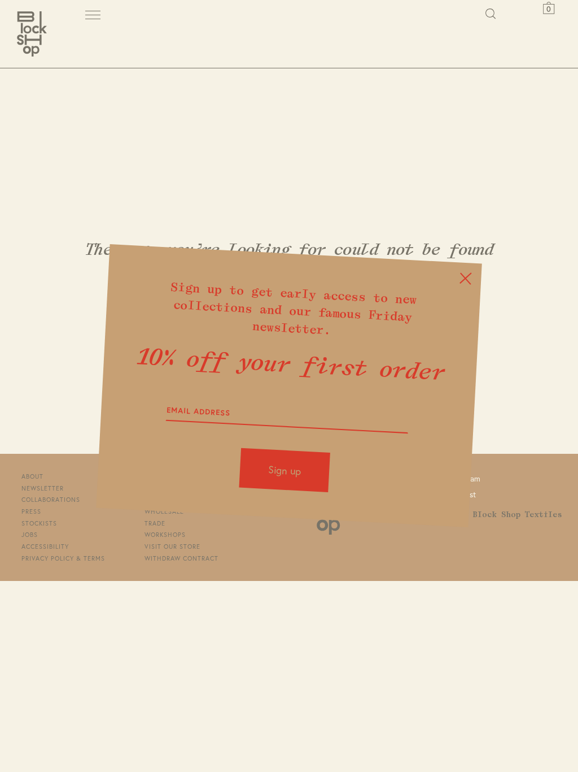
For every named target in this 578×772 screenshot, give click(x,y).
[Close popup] (465, 278)
